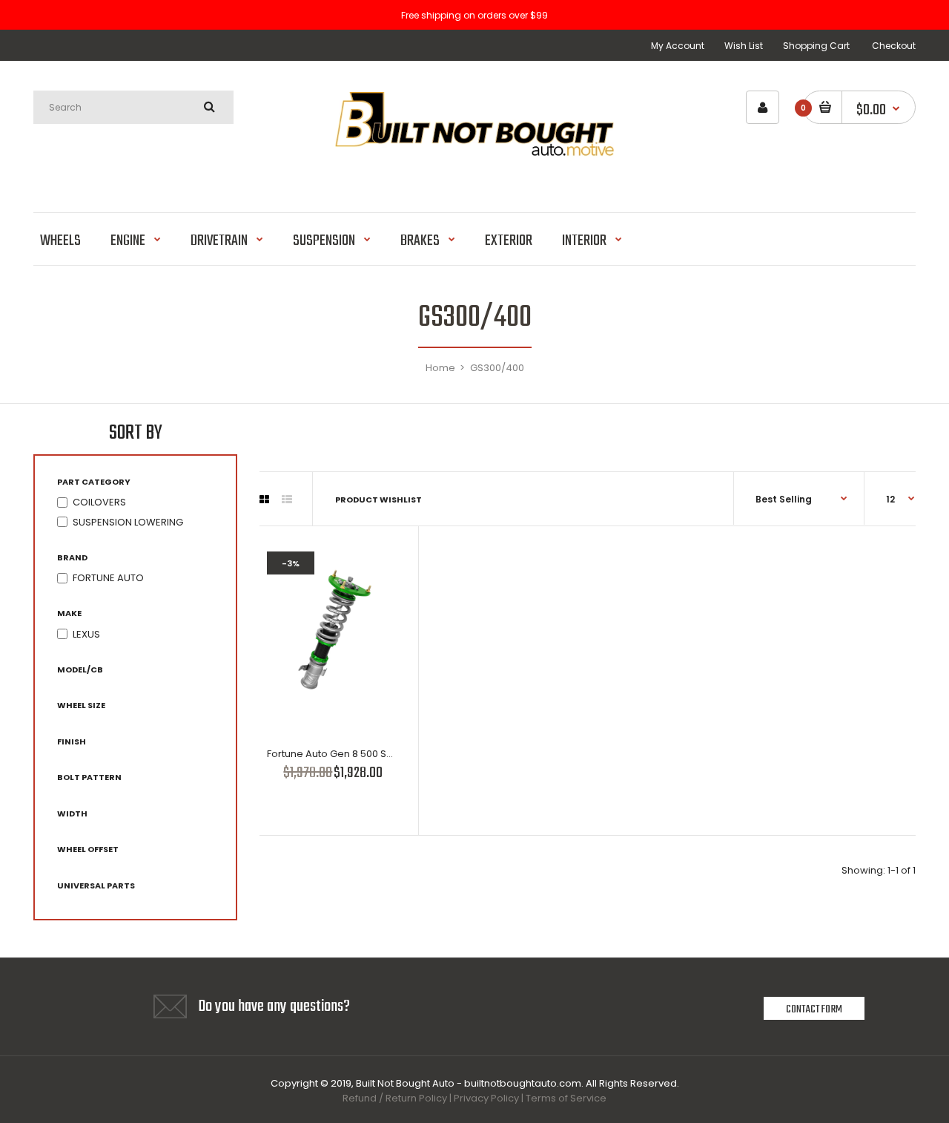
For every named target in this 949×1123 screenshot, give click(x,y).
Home (440, 368)
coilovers (99, 502)
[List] (287, 499)
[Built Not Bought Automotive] (475, 174)
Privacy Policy (486, 1098)
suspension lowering (128, 522)
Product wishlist (378, 499)
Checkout (894, 45)
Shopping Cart (816, 45)
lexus (86, 634)
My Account (677, 45)
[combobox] (133, 107)
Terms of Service (566, 1098)
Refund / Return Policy (395, 1098)
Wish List (743, 45)
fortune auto (108, 578)
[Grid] (264, 499)
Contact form (814, 1009)
